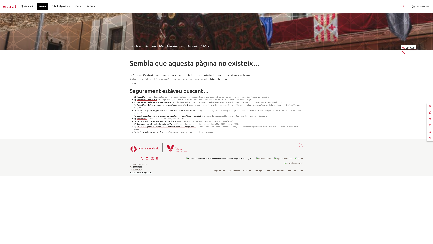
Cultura (161, 46)
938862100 (137, 167)
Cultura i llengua (150, 46)
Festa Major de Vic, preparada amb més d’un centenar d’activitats (165, 105)
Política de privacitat (275, 171)
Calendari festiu (192, 46)
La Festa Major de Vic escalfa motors (153, 132)
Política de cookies (295, 171)
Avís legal (259, 171)
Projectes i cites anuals (175, 46)
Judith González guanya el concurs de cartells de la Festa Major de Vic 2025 (169, 116)
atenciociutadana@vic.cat (141, 172)
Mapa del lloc (219, 171)
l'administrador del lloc (217, 79)
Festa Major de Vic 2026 (147, 100)
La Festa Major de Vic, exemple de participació (156, 121)
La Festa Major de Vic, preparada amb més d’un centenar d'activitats (166, 110)
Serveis (138, 46)
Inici (131, 46)
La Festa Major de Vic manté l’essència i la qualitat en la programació (166, 127)
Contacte (247, 171)
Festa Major (142, 97)
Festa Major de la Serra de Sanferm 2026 (154, 102)
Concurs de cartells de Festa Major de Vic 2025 (157, 124)
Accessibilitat (234, 171)
